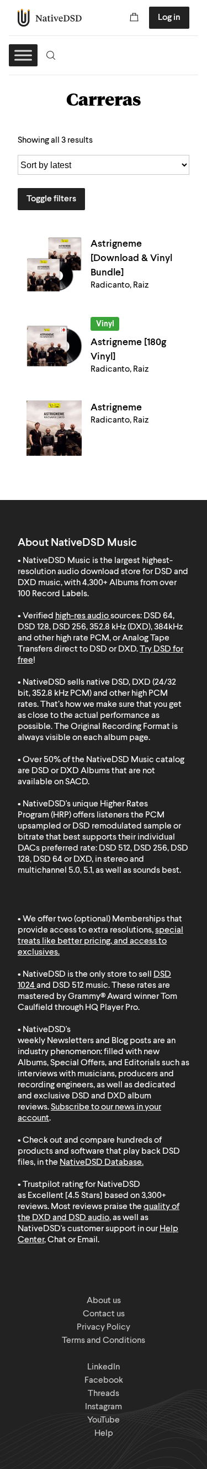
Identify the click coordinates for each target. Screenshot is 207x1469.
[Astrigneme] (54, 428)
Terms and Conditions (103, 1340)
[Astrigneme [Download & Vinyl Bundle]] (54, 264)
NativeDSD (50, 18)
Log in (169, 17)
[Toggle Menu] (23, 55)
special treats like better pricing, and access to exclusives (100, 941)
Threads (103, 1393)
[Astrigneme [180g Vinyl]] (54, 346)
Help (103, 1433)
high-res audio (82, 616)
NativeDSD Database (101, 1162)
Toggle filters (51, 199)
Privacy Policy (103, 1327)
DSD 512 (68, 985)
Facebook (103, 1380)
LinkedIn (103, 1367)
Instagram (103, 1407)
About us (104, 1300)
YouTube (103, 1420)
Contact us (104, 1314)
